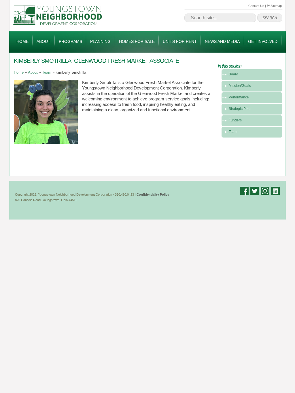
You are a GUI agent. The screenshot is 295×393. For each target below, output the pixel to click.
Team (46, 72)
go (270, 18)
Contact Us (256, 5)
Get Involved (262, 41)
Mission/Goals (240, 86)
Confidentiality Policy (153, 194)
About (43, 41)
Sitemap (276, 5)
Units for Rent (180, 41)
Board (233, 74)
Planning (100, 41)
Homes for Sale (137, 41)
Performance (239, 97)
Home (22, 41)
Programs (70, 41)
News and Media (222, 41)
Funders (235, 120)
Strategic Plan (240, 109)
